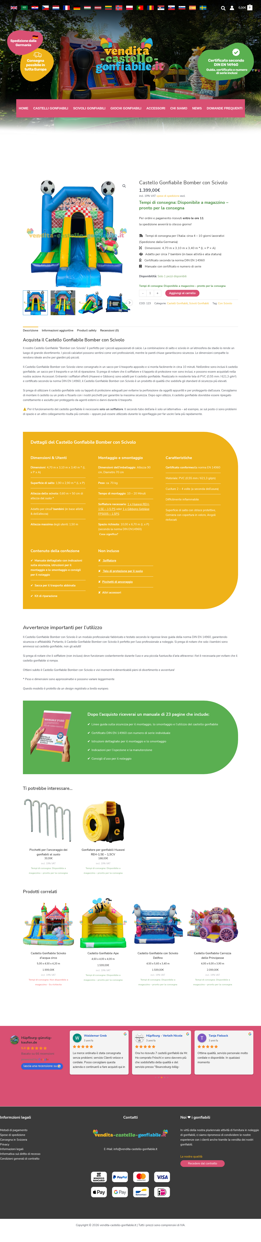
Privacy (4, 1144)
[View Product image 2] (63, 302)
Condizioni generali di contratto (19, 1159)
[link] (14, 7)
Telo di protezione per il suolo (122, 571)
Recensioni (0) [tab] (109, 330)
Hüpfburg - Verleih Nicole (164, 1036)
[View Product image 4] (118, 302)
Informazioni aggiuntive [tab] (57, 330)
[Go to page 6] (167, 1077)
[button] (223, 8)
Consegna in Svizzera (13, 1140)
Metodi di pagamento (13, 1130)
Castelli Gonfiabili (177, 303)
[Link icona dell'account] (232, 8)
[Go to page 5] (164, 1077)
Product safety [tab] (86, 330)
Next (129, 303)
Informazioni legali (11, 1149)
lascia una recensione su (40, 1066)
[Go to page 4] (161, 1077)
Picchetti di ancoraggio (117, 582)
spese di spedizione (168, 196)
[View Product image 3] (90, 302)
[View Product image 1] (35, 302)
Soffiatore (109, 560)
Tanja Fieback (218, 1036)
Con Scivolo (225, 303)
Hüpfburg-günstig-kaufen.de (36, 1040)
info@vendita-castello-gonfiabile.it (135, 1149)
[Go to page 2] (155, 1077)
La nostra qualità (191, 1156)
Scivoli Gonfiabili (199, 303)
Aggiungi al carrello (182, 293)
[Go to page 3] (158, 1077)
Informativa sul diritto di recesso (20, 1154)
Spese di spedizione (12, 1135)
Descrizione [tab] (30, 330)
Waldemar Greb (95, 1036)
